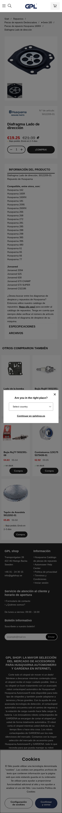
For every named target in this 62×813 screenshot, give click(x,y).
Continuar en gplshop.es (31, 416)
